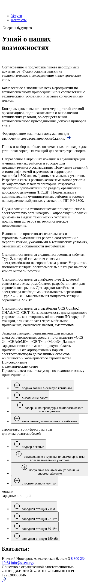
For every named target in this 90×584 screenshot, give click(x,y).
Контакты (19, 20)
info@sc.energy (22, 563)
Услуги (16, 16)
